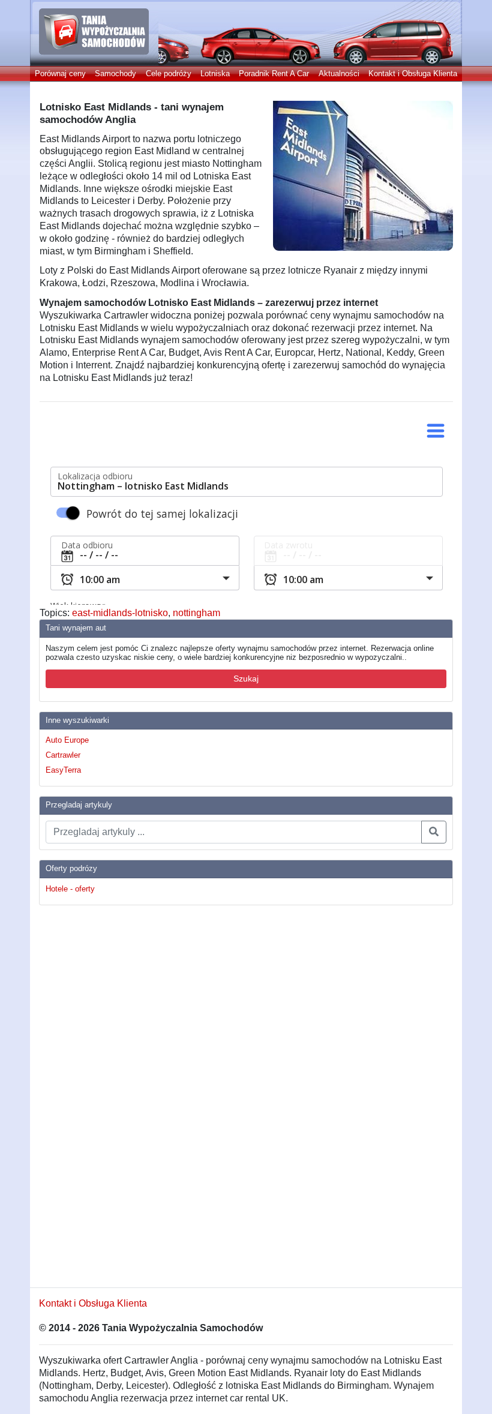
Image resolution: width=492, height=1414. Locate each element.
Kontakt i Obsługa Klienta (412, 73)
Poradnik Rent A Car (274, 73)
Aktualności (339, 73)
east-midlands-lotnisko (120, 613)
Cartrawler (63, 754)
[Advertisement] (87, 1095)
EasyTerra (63, 769)
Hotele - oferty (70, 888)
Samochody (115, 73)
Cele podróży (168, 73)
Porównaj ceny (60, 73)
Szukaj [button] (246, 678)
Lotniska (215, 73)
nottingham (196, 613)
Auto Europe (67, 739)
